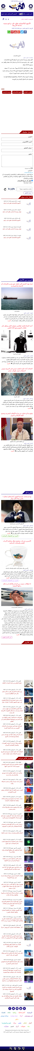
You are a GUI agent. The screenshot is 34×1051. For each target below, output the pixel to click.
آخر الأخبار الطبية (6, 637)
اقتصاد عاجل (24, 19)
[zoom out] (8, 19)
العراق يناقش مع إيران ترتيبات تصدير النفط (12, 833)
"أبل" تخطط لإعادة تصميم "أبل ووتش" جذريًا (12, 927)
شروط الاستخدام (28, 172)
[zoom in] (3, 19)
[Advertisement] (17, 112)
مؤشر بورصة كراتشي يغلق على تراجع (12, 211)
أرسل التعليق (28, 193)
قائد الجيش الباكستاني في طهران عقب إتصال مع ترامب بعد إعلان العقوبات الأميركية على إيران (12, 710)
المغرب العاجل (28, 92)
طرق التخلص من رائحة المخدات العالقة (11, 683)
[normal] (6, 19)
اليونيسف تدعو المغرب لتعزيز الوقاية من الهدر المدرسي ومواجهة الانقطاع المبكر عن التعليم (12, 719)
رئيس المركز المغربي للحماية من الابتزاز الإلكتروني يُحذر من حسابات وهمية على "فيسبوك (12, 989)
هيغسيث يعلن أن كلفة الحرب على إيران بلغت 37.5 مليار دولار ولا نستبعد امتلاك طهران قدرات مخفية (12, 886)
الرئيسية (31, 19)
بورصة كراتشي (7, 92)
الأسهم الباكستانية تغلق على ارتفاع (12, 203)
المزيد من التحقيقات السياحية (10, 536)
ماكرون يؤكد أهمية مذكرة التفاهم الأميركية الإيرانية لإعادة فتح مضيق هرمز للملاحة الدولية (12, 903)
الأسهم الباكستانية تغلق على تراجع (12, 220)
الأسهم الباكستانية (17, 92)
